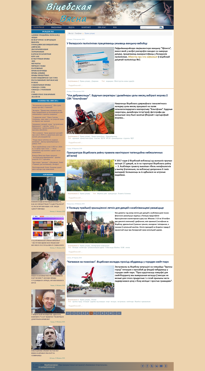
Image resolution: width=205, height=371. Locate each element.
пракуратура (112, 193)
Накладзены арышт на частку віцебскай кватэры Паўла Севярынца (45, 353)
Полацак (75, 247)
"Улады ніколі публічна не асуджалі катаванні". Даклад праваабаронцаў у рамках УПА (45, 142)
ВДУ (132, 138)
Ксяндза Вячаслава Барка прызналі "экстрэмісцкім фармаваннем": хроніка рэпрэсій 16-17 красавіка (46, 157)
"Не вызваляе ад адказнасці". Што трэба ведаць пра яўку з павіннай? (46, 106)
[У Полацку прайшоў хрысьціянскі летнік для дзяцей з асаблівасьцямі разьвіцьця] (90, 227)
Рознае (93, 300)
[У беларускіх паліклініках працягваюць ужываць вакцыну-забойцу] (90, 63)
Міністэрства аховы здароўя (124, 81)
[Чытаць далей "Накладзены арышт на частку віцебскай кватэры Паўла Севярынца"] (48, 338)
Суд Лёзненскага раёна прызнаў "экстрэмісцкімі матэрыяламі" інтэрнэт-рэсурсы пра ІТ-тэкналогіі (47, 243)
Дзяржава (94, 81)
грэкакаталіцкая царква (96, 247)
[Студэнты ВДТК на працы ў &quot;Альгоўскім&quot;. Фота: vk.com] (90, 118)
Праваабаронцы (111, 136)
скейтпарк (130, 301)
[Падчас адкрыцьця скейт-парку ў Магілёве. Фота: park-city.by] (90, 281)
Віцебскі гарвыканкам (142, 301)
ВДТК (103, 138)
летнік (127, 247)
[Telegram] (143, 366)
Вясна (73, 18)
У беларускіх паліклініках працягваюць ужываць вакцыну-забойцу (107, 43)
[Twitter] (152, 366)
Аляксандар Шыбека (112, 247)
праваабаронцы (116, 138)
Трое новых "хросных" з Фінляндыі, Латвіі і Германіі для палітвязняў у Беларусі (47, 163)
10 (111, 313)
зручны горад (77, 301)
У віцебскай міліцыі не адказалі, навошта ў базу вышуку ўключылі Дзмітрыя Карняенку (47, 317)
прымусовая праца (86, 138)
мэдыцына (109, 81)
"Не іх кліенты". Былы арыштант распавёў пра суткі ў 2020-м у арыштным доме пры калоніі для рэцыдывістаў (47, 135)
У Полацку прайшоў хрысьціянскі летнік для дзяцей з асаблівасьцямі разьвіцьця (115, 208)
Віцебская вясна (51, 365)
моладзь (113, 301)
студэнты (126, 138)
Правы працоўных (98, 136)
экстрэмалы (121, 301)
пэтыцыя (86, 301)
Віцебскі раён (102, 193)
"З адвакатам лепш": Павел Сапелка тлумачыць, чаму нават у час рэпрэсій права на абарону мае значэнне (48, 119)
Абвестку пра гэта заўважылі (142, 57)
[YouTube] (161, 366)
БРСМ (108, 138)
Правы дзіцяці (85, 81)
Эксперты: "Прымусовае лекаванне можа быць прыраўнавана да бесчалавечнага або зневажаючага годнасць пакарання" (47, 112)
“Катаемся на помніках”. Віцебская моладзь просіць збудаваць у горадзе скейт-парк (118, 261)
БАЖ (122, 247)
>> (119, 313)
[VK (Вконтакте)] (156, 366)
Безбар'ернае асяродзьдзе (100, 246)
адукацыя (75, 138)
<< (68, 313)
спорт (108, 301)
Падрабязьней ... (75, 85)
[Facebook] (147, 366)
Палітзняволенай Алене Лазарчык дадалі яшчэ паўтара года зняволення (46, 168)
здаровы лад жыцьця (97, 301)
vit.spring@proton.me (46, 367)
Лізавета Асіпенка (124, 193)
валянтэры (83, 247)
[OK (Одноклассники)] (166, 366)
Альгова (97, 138)
